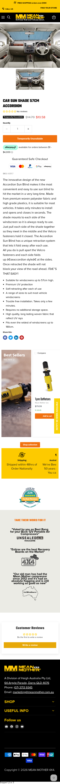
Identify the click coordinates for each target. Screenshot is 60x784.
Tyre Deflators (43, 399)
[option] (30, 46)
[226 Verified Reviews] (30, 509)
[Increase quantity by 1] (28, 129)
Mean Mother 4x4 (41, 403)
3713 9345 (25, 687)
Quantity (6, 123)
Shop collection (30, 445)
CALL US (9, 9)
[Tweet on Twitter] (10, 337)
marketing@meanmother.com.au (33, 692)
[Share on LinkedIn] (16, 337)
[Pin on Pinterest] (22, 337)
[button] (10, 111)
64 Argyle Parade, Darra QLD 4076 (26, 683)
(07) (16, 687)
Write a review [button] (30, 645)
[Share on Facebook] (5, 337)
